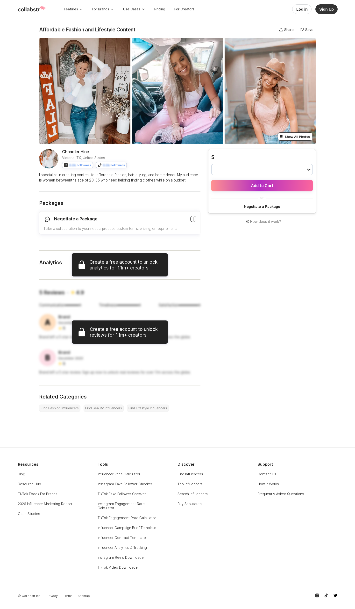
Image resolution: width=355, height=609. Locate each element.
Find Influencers (190, 474)
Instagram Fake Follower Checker (125, 484)
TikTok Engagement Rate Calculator (127, 518)
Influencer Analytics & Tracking (122, 547)
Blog (21, 474)
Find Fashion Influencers (60, 408)
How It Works (268, 484)
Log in (302, 9)
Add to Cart (262, 185)
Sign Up (326, 9)
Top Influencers (190, 484)
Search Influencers (193, 494)
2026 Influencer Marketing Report (45, 504)
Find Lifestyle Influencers (147, 408)
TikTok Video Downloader (118, 567)
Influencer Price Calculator (119, 474)
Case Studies (29, 514)
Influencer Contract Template (122, 538)
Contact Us (266, 474)
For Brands (100, 9)
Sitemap (84, 596)
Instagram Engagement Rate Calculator (121, 506)
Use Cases (131, 9)
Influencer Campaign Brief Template (127, 528)
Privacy (52, 596)
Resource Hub (29, 484)
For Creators (184, 9)
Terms (67, 596)
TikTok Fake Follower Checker (122, 494)
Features (71, 9)
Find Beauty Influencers (103, 408)
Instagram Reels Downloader (121, 557)
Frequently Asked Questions (280, 494)
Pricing (159, 9)
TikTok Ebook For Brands (37, 494)
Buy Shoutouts (190, 504)
